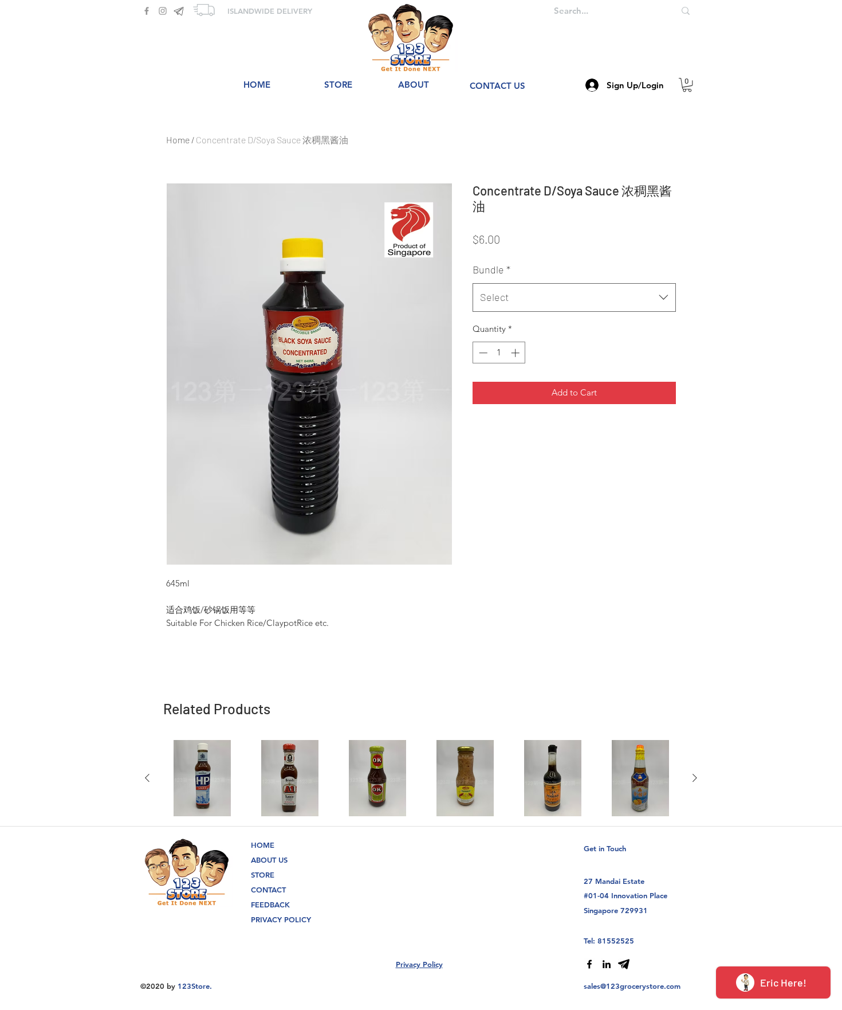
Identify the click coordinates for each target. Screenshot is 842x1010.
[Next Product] (695, 778)
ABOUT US (269, 859)
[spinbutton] (499, 352)
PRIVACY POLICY (281, 919)
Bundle (491, 269)
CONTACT (268, 889)
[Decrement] (482, 352)
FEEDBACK (270, 904)
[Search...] (686, 10)
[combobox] (574, 297)
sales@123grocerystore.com (632, 986)
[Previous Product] (147, 778)
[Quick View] (202, 778)
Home (178, 139)
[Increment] (516, 352)
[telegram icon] (623, 964)
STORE (262, 874)
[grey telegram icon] (179, 11)
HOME (262, 845)
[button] (687, 85)
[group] (421, 778)
